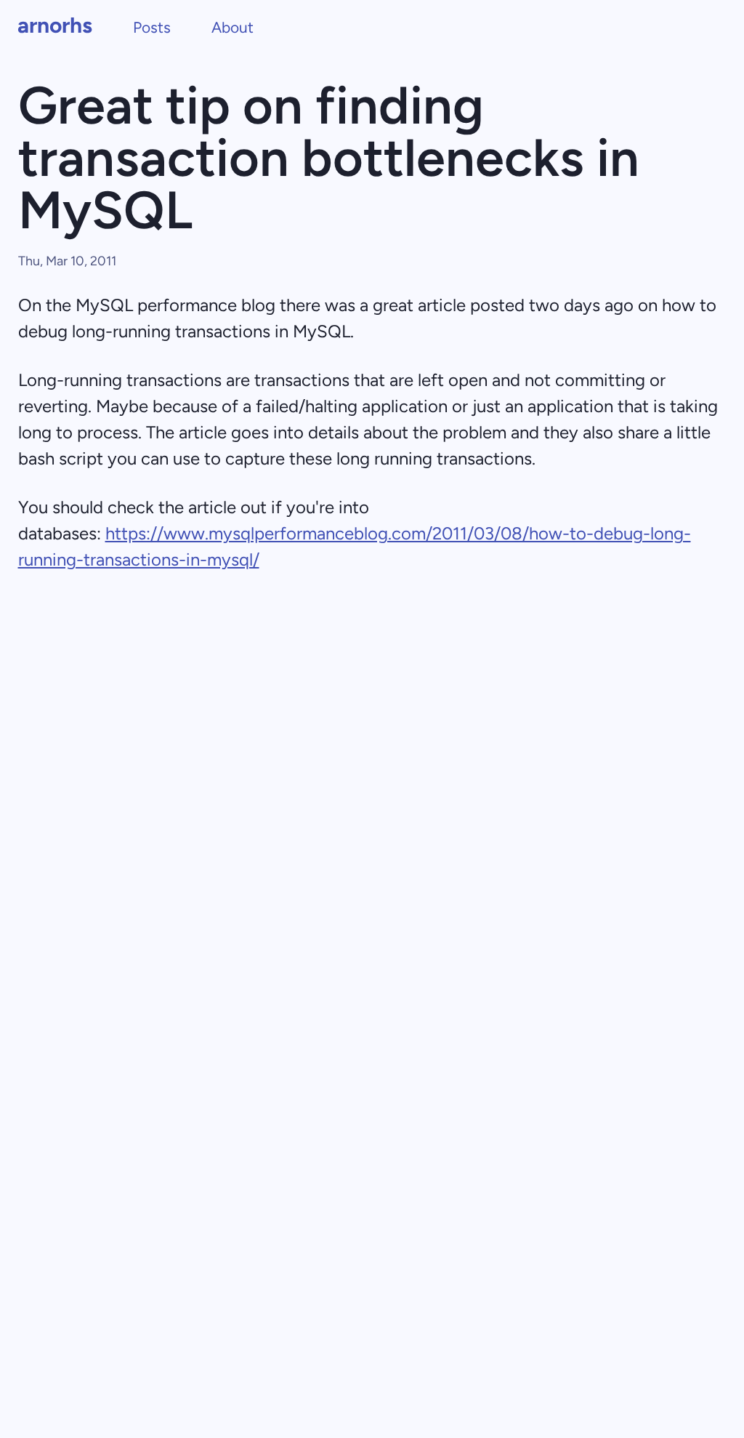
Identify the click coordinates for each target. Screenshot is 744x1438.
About (232, 27)
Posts (152, 27)
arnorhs (54, 25)
